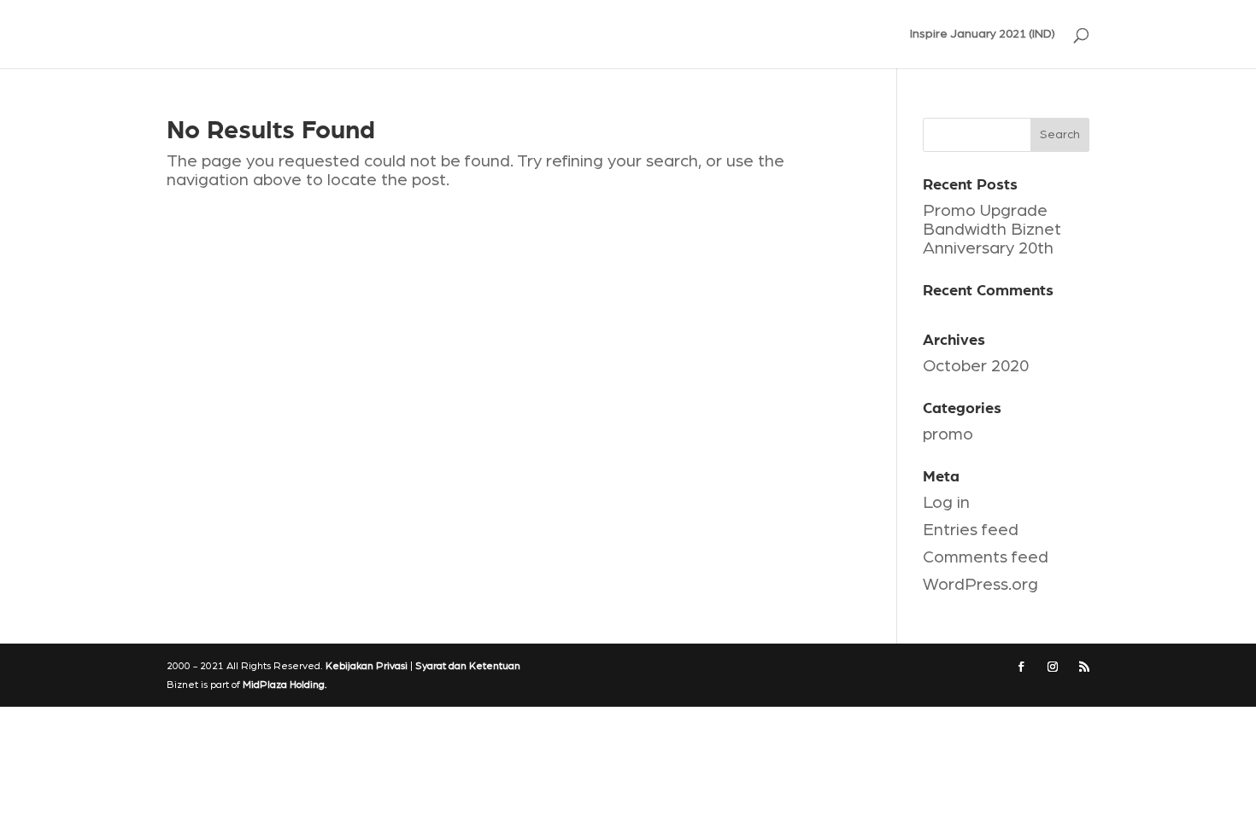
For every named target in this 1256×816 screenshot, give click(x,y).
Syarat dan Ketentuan (467, 666)
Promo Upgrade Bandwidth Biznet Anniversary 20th (992, 229)
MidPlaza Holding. (285, 684)
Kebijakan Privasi (367, 666)
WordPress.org (980, 584)
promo (948, 434)
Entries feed (970, 530)
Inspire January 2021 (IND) (982, 34)
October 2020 (976, 366)
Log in (946, 502)
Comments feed (985, 557)
